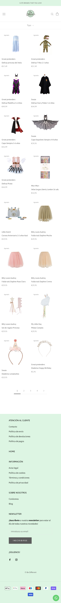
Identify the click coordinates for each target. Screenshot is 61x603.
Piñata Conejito (37, 328)
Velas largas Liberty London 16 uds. (45, 189)
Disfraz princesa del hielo (12, 63)
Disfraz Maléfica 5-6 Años (12, 103)
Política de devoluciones (19, 436)
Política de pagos (16, 441)
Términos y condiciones (19, 477)
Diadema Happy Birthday (41, 368)
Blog (11, 503)
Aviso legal (13, 467)
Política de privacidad (18, 482)
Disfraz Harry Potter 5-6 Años (42, 103)
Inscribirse (20, 540)
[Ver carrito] (57, 13)
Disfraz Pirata (7, 184)
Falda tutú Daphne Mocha (41, 235)
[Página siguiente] (44, 391)
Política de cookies (17, 472)
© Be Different (30, 572)
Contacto (13, 426)
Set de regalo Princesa (10, 328)
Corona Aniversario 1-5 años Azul (15, 235)
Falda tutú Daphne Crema (41, 282)
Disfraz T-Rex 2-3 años (40, 63)
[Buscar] (52, 14)
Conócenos (14, 499)
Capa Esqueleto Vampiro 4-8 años (44, 140)
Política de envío (16, 431)
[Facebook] (10, 559)
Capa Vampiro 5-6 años (11, 143)
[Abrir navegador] (4, 14)
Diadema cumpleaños (10, 374)
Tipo (29, 25)
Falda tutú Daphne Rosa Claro (14, 282)
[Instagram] (16, 559)
